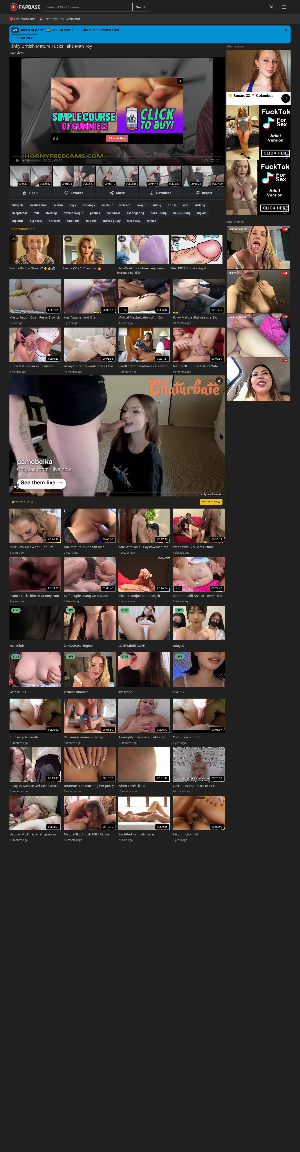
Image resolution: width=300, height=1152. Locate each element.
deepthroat (19, 213)
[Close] (286, 29)
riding (157, 205)
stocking (51, 213)
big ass (201, 213)
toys (73, 205)
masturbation (38, 205)
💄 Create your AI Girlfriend (59, 19)
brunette (54, 221)
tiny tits (91, 221)
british (172, 205)
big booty (36, 221)
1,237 (16, 52)
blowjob (17, 205)
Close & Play (117, 138)
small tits (73, 221)
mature (59, 205)
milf (36, 213)
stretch (151, 221)
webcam (124, 205)
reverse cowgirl (73, 213)
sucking (200, 205)
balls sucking (182, 213)
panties (95, 213)
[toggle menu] (261, 7)
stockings (88, 205)
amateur (107, 205)
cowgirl (141, 205)
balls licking (159, 213)
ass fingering (135, 213)
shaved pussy (112, 221)
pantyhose (113, 213)
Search (141, 7)
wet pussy (133, 221)
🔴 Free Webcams (22, 19)
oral (185, 205)
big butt (17, 221)
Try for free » (24, 38)
